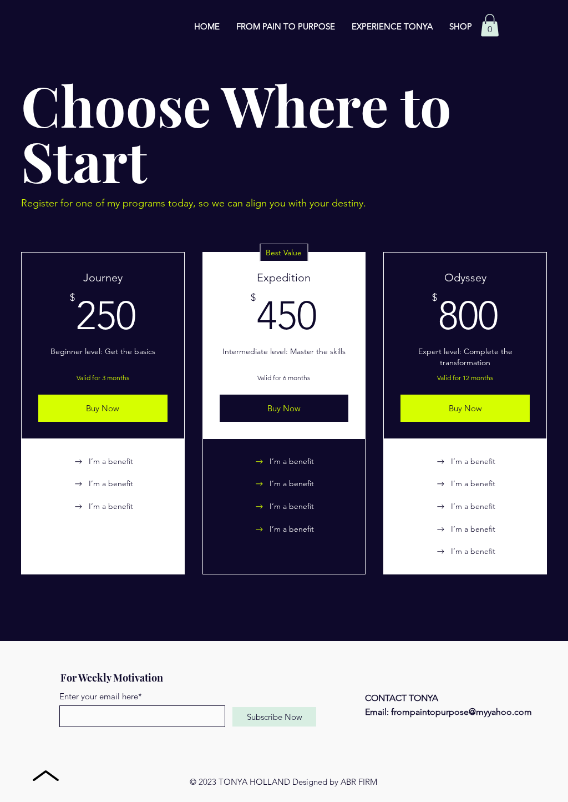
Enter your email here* (100, 696)
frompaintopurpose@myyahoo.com (461, 712)
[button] (489, 25)
